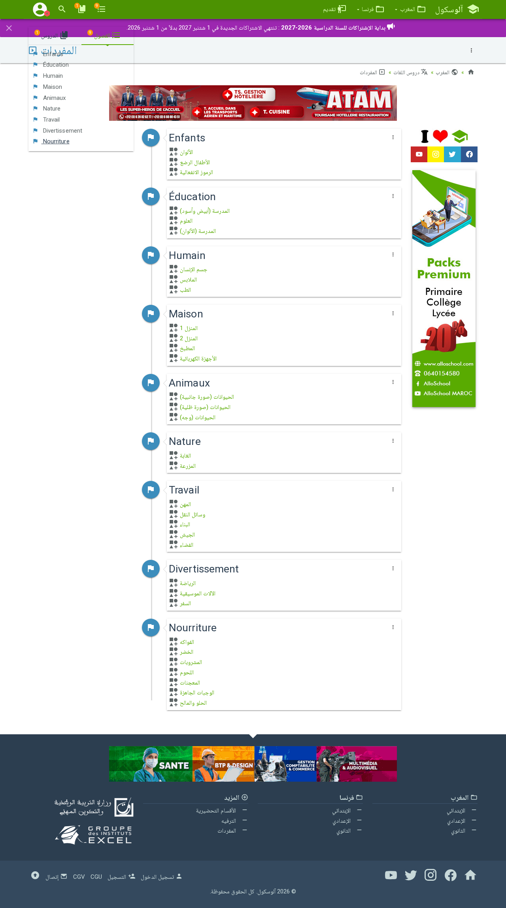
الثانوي (459, 830)
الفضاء (185, 544)
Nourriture (56, 141)
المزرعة (187, 465)
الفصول (100, 34)
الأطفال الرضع (194, 162)
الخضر (185, 651)
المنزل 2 (188, 338)
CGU (96, 876)
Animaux (54, 97)
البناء (184, 524)
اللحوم (186, 672)
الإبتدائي (457, 810)
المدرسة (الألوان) (197, 231)
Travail (51, 119)
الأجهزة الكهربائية (197, 358)
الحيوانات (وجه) (196, 417)
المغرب (443, 72)
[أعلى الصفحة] (35, 876)
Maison (52, 86)
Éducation (55, 64)
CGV (79, 876)
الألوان (185, 152)
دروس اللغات (407, 72)
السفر (184, 603)
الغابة (184, 455)
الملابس (187, 279)
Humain (52, 75)
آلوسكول (266, 891)
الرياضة (187, 583)
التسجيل (118, 876)
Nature (51, 108)
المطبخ (186, 348)
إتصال (52, 876)
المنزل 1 (188, 328)
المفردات (369, 72)
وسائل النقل (191, 514)
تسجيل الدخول (158, 876)
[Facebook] (469, 154)
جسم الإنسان (193, 269)
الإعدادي (457, 820)
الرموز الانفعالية (195, 172)
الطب (184, 289)
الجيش (186, 534)
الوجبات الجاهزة (196, 692)
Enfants (53, 54)
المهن (184, 504)
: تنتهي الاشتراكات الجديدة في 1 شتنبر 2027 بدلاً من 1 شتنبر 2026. (255, 27)
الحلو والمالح (192, 702)
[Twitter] (452, 154)
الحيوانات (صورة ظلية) (204, 407)
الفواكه (186, 641)
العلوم (185, 220)
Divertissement (62, 130)
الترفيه (229, 820)
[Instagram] (435, 154)
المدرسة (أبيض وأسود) (204, 210)
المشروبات (190, 662)
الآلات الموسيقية (196, 593)
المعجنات (189, 682)
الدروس (47, 34)
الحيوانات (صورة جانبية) (206, 396)
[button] (410, 9)
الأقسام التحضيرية (217, 810)
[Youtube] (419, 154)
